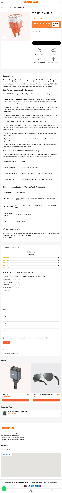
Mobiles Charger (19, 7)
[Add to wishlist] (29, 364)
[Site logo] (31, 2)
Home (3, 7)
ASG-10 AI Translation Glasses (42, 394)
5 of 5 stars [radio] (21, 279)
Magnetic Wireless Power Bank (18, 411)
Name (5, 324)
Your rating (7, 279)
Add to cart (46, 38)
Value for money (8, 282)
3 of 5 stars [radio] (18, 279)
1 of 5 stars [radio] (15, 279)
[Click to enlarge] (4, 37)
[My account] (60, 2)
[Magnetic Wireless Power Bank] (4, 413)
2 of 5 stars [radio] (17, 279)
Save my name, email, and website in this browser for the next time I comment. (29, 338)
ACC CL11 (5, 394)
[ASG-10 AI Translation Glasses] (46, 378)
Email (5, 331)
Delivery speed (7, 287)
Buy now (46, 43)
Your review (7, 290)
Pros (4, 309)
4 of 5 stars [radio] (19, 279)
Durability (6, 284)
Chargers (9, 7)
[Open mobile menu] (2, 2)
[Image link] (7, 428)
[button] (15, 400)
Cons (4, 316)
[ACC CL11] (16, 378)
